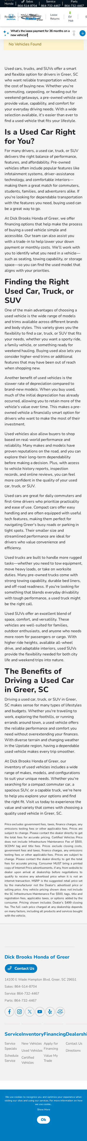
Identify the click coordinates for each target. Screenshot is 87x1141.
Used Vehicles (32, 1050)
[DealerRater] (60, 1012)
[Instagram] (19, 1012)
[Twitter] (30, 1012)
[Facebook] (9, 1012)
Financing (55, 1034)
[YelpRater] (50, 1012)
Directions (73, 1050)
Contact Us (24, 968)
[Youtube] (40, 1012)
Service (13, 1034)
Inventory (33, 1034)
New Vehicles (32, 1043)
